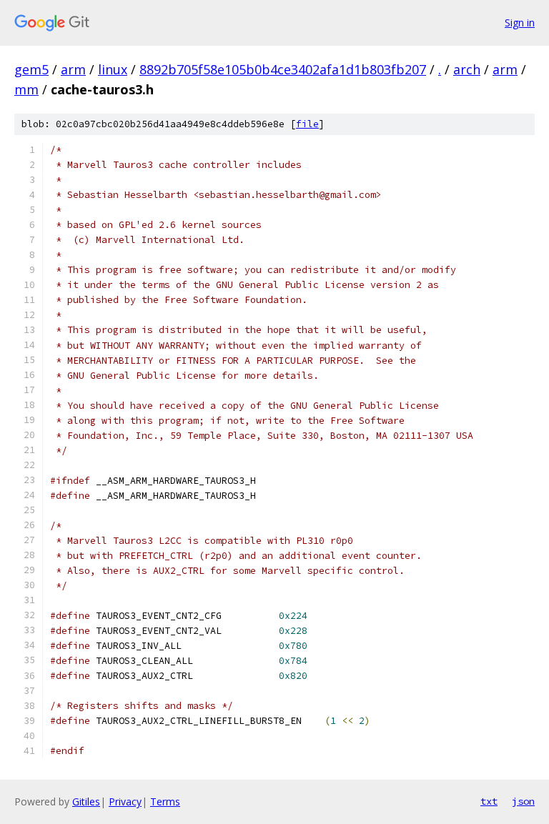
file (307, 124)
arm (73, 69)
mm (26, 89)
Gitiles (86, 801)
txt (489, 801)
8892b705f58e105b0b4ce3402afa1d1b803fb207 (282, 69)
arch (466, 69)
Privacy (125, 801)
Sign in (520, 22)
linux (112, 69)
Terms (165, 801)
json (523, 801)
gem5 (31, 69)
